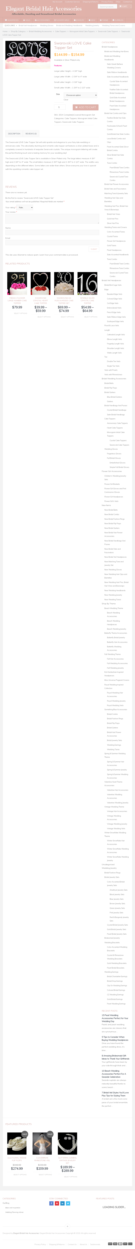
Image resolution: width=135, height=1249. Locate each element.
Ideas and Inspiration (12, 1208)
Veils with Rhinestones (113, 374)
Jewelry (80, 20)
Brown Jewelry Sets (117, 903)
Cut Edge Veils (112, 303)
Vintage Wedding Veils (116, 828)
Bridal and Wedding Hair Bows (116, 51)
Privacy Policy (107, 2)
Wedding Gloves (46, 25)
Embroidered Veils (114, 308)
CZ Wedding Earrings (115, 995)
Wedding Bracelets (112, 942)
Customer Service (72, 2)
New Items (106, 505)
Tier (105, 357)
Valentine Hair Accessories (117, 790)
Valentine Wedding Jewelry (117, 803)
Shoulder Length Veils (115, 348)
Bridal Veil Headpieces (28, 25)
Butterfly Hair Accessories (117, 642)
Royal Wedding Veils (115, 705)
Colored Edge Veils (114, 299)
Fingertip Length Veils (115, 344)
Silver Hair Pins (113, 223)
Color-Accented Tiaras (116, 232)
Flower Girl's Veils (111, 501)
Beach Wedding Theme (113, 608)
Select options (20, 313)
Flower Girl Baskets (112, 484)
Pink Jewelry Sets (116, 913)
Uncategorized (108, 864)
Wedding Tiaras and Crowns (113, 25)
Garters (110, 401)
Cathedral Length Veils (116, 335)
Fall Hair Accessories (115, 659)
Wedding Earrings (114, 745)
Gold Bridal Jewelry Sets (116, 929)
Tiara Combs (112, 163)
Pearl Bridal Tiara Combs (119, 167)
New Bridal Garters (111, 528)
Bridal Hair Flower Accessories (116, 184)
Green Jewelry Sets (117, 908)
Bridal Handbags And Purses (115, 405)
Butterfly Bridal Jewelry (116, 637)
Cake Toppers (71, 118)
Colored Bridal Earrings (116, 990)
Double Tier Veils (113, 361)
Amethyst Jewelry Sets (118, 890)
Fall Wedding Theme (112, 654)
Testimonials (95, 1244)
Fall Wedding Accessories (117, 663)
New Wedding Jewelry (113, 595)
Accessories (43, 20)
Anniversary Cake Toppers (117, 423)
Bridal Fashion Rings (115, 718)
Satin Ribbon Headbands (117, 72)
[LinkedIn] (62, 1203)
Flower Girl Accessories (112, 471)
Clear (66, 99)
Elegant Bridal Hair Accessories (26, 1233)
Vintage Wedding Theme (114, 807)
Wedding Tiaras (113, 749)
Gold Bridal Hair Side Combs (118, 134)
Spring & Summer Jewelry (117, 770)
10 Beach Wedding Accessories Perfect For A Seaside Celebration (114, 1074)
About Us (83, 1244)
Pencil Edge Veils (114, 312)
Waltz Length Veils (114, 353)
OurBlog (118, 20)
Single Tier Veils (113, 366)
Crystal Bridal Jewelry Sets (117, 925)
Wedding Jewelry (92, 25)
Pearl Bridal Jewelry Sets (117, 934)
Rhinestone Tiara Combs (119, 172)
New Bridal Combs (111, 514)
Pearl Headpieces (114, 250)
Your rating (10, 207)
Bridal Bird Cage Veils (113, 285)
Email (7, 238)
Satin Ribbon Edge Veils (116, 317)
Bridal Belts (109, 383)
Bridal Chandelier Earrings (117, 976)
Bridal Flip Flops (110, 388)
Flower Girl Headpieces (116, 241)
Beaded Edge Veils (114, 294)
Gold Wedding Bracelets (117, 963)
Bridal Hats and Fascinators (115, 189)
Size (58, 94)
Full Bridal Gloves (114, 458)
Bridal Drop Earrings (115, 981)
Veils (27, 20)
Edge (106, 289)
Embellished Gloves (117, 463)
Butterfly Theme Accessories (115, 633)
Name (8, 228)
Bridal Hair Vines (113, 214)
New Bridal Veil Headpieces (115, 557)
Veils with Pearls (110, 370)
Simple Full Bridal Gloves (119, 467)
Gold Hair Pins (112, 219)
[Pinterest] (57, 1203)
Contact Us (127, 2)
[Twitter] (68, 1203)
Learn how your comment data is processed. (58, 255)
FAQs (118, 2)
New (92, 20)
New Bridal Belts (111, 510)
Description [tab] (14, 133)
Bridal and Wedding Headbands (69, 25)
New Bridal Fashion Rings (114, 519)
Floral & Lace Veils (111, 325)
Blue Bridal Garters (114, 397)
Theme (105, 20)
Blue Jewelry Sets (117, 899)
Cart (125, 6)
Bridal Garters (109, 392)
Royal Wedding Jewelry (116, 701)
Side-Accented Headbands (118, 77)
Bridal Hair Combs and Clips (115, 113)
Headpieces (13, 20)
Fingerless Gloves (114, 454)
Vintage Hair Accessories (117, 811)
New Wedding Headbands (115, 590)
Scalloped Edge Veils (115, 321)
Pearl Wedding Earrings (116, 1004)
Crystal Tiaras (112, 236)
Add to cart (87, 107)
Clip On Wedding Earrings (117, 985)
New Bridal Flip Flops (112, 523)
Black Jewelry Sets (117, 894)
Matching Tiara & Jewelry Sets (116, 193)
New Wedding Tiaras (112, 599)
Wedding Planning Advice (14, 1212)
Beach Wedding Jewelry (116, 629)
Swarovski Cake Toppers (73, 122)
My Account (57, 2)
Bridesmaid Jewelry (112, 938)
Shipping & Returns (90, 2)
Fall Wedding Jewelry (115, 668)
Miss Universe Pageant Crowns (116, 680)
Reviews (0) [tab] (31, 133)
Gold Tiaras (111, 245)
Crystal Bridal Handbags (116, 410)
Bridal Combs (112, 714)
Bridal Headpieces (110, 47)
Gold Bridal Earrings (115, 999)
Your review (11, 212)
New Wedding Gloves (113, 570)
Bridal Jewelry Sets (114, 740)
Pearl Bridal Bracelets (115, 968)
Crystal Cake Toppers (118, 440)
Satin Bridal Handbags (116, 415)
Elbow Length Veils (114, 339)
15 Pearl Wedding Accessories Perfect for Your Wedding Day (115, 1018)
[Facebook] (51, 1203)
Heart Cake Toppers (115, 428)
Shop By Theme (109, 603)
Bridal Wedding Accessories (114, 378)
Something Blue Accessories (115, 709)
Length (107, 330)
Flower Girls (62, 20)
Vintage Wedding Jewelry (117, 824)
